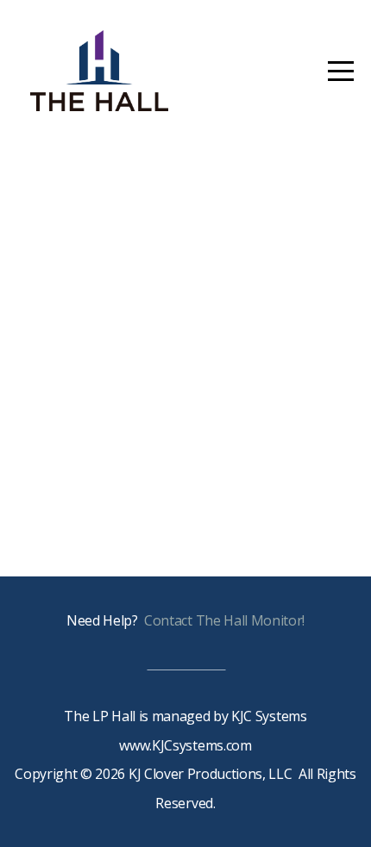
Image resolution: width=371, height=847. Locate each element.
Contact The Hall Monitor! (224, 620)
